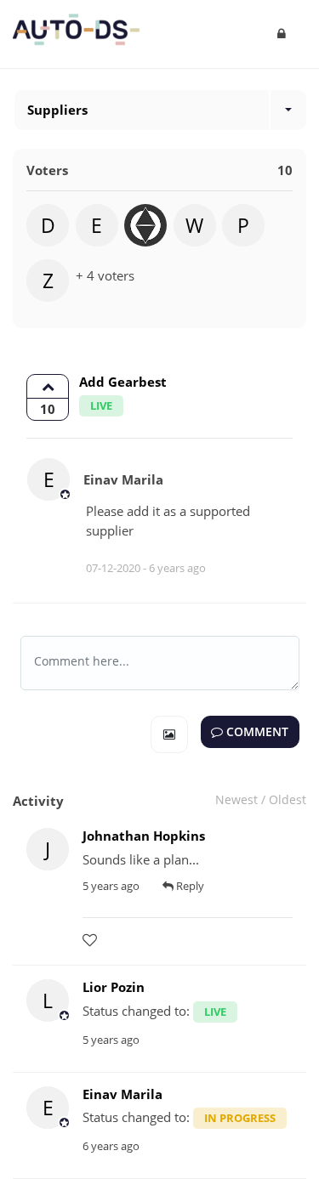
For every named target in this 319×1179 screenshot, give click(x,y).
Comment (255, 732)
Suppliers (57, 109)
